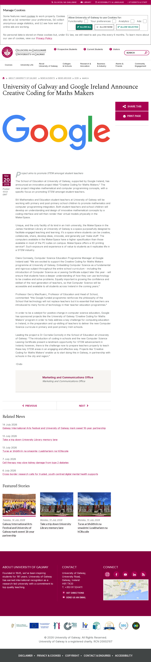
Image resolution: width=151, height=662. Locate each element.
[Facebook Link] (116, 574)
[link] (30, 625)
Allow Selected (129, 27)
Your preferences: (101, 21)
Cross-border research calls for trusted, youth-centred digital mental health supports (50, 474)
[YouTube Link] (125, 574)
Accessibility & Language (110, 2)
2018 (76, 78)
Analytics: (124, 21)
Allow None (106, 27)
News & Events (47, 78)
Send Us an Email (76, 597)
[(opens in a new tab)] (30, 628)
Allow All (85, 27)
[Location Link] (125, 598)
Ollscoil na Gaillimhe (65, 2)
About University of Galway (23, 78)
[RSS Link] (143, 574)
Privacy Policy (44, 38)
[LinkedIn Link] (134, 574)
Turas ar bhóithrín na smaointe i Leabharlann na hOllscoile (35, 451)
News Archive (64, 78)
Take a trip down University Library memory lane (30, 439)
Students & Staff (138, 2)
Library (87, 2)
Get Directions (75, 593)
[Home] (4, 78)
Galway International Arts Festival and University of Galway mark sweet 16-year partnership (54, 428)
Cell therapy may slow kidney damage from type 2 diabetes (36, 462)
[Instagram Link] (107, 574)
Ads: (139, 21)
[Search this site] (146, 53)
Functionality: (75, 21)
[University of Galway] (24, 52)
